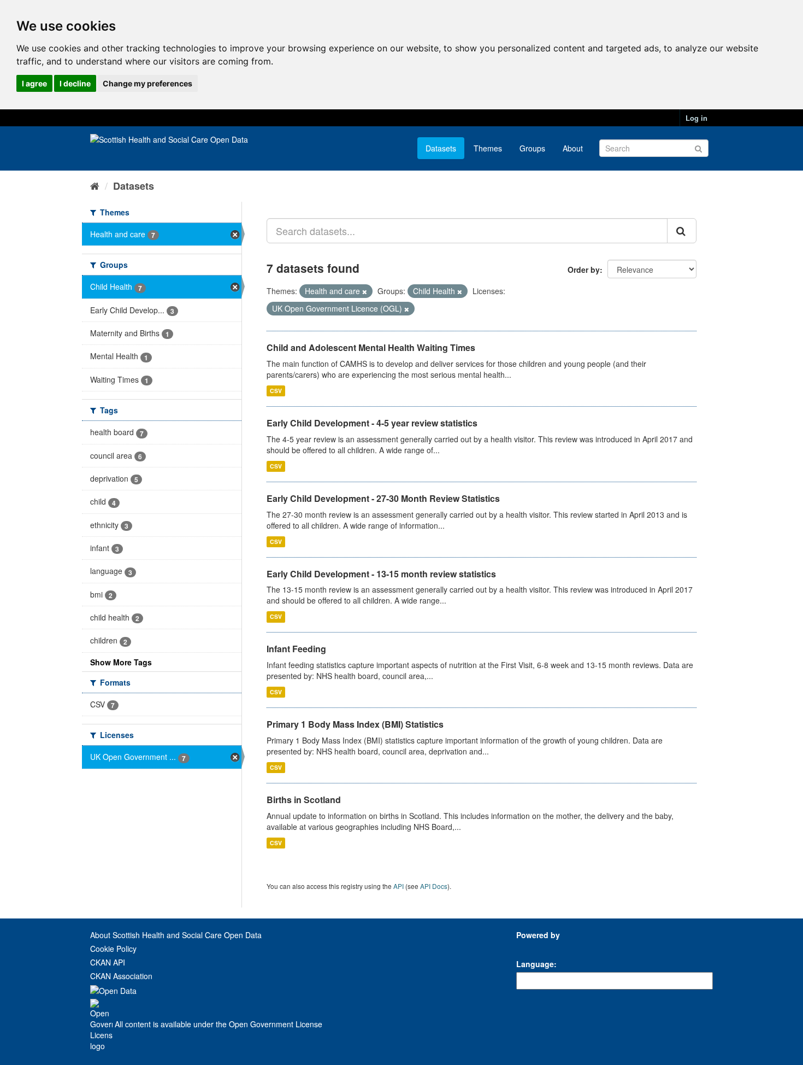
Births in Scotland (304, 799)
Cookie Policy (113, 948)
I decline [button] (75, 83)
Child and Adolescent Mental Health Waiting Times (371, 347)
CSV (276, 391)
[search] (681, 230)
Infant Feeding (296, 648)
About (573, 148)
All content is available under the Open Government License (217, 1024)
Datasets (441, 148)
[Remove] (364, 291)
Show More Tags (121, 662)
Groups (532, 148)
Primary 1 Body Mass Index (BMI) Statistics (355, 724)
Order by (584, 269)
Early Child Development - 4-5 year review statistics (372, 423)
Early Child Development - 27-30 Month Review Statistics (383, 498)
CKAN (534, 947)
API (398, 886)
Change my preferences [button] (147, 83)
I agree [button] (34, 83)
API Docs (433, 886)
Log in (696, 118)
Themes (488, 148)
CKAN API (107, 962)
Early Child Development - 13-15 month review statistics (381, 573)
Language (535, 963)
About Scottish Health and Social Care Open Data (176, 934)
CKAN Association (121, 975)
